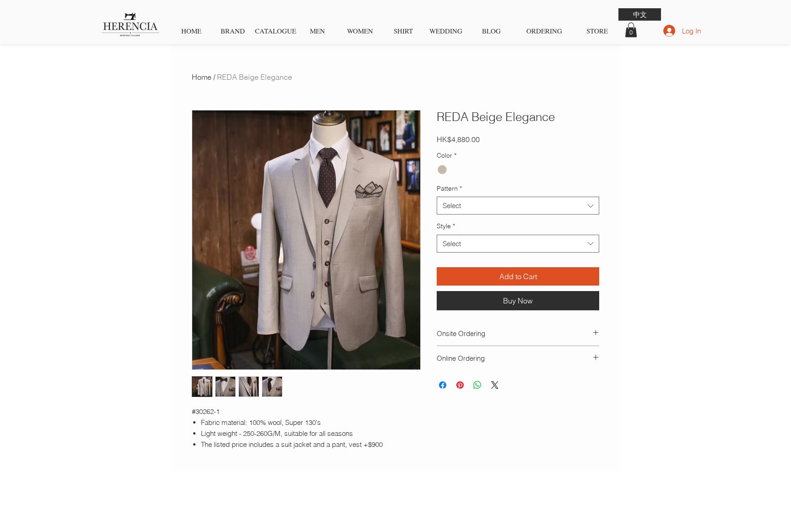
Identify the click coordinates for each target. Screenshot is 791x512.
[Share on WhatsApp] (477, 385)
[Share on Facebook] (442, 385)
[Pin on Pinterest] (460, 385)
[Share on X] (494, 385)
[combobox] (518, 206)
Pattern (449, 188)
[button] (631, 29)
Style (446, 226)
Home (201, 77)
